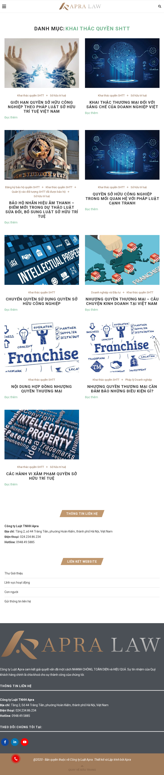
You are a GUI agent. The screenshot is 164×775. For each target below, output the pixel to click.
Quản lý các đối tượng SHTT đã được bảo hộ (39, 191)
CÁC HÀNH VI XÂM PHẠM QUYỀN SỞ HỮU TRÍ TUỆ (41, 476)
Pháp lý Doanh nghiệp (138, 379)
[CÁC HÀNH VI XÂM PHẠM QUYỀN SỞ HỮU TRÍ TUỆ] (41, 435)
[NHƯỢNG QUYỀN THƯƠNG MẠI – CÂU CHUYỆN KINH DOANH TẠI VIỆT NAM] (122, 260)
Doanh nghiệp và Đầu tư (106, 292)
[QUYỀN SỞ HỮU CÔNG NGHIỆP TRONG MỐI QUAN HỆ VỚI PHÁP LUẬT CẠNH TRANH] (122, 155)
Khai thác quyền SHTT (30, 95)
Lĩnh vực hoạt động (17, 582)
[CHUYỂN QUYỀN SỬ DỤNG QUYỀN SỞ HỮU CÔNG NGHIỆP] (41, 260)
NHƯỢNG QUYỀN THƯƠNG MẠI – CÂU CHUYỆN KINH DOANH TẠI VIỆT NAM (122, 301)
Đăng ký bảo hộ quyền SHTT (22, 187)
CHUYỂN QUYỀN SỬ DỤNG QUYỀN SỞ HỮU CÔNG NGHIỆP (42, 301)
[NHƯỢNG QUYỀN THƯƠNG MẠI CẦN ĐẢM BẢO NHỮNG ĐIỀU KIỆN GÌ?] (122, 347)
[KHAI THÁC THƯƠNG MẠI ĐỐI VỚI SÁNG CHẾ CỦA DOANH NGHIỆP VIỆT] (122, 63)
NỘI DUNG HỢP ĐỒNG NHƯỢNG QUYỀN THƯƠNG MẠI (41, 388)
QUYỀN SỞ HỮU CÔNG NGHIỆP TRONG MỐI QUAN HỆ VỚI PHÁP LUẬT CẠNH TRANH (122, 198)
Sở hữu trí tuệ (58, 95)
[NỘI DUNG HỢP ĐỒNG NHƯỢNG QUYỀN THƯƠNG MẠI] (41, 347)
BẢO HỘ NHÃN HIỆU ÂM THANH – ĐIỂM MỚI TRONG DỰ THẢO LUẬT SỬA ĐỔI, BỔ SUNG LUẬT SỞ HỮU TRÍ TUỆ (41, 210)
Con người (11, 592)
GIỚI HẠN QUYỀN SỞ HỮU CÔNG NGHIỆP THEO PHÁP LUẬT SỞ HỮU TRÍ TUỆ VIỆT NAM (42, 107)
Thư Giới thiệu (13, 573)
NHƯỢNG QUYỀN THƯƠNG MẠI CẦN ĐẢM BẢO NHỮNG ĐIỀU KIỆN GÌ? (122, 388)
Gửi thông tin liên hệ (17, 601)
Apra (128, 759)
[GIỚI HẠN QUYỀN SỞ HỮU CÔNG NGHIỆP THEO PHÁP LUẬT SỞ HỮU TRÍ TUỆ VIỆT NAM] (41, 63)
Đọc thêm (11, 117)
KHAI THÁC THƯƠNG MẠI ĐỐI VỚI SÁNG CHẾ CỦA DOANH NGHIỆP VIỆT (122, 104)
